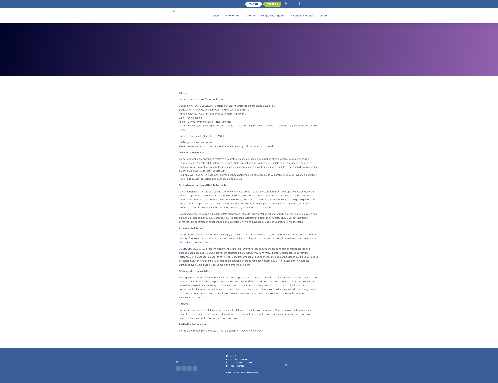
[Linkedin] (178, 368)
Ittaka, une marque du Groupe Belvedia (242, 372)
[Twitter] (184, 368)
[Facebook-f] (189, 368)
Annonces (250, 16)
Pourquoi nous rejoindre (273, 16)
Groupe (216, 16)
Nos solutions (232, 16)
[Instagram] (195, 368)
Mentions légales (233, 356)
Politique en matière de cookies (239, 363)
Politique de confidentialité (237, 359)
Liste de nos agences (235, 366)
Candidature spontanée (302, 16)
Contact (323, 16)
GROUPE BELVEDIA (189, 191)
